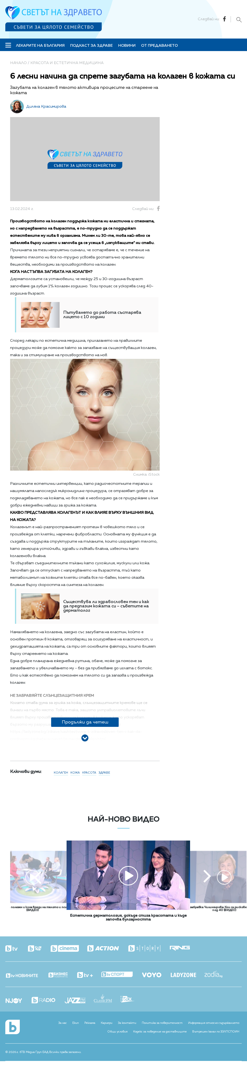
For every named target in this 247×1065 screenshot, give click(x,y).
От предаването (159, 46)
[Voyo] (156, 974)
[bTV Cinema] (69, 949)
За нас (62, 1023)
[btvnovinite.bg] (26, 974)
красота (89, 772)
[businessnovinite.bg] (62, 975)
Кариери (106, 1023)
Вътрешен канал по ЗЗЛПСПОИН (215, 1031)
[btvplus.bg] (89, 975)
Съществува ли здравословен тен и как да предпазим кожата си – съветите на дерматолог (106, 606)
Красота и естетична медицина (66, 63)
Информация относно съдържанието (213, 1023)
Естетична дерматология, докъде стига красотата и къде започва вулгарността (128, 917)
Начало (18, 63)
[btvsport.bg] (121, 974)
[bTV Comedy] (39, 949)
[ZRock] (131, 1000)
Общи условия (117, 1031)
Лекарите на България (40, 46)
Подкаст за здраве (91, 46)
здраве (104, 772)
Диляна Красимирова (46, 107)
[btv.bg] (16, 949)
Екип (75, 1023)
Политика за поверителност (162, 1023)
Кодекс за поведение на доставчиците (160, 1031)
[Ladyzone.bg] (188, 975)
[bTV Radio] (48, 1000)
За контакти (127, 1023)
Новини (127, 46)
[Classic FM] (107, 999)
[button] (37, 877)
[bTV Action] (107, 948)
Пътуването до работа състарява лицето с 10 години (102, 314)
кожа (75, 772)
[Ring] (184, 948)
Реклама (89, 1023)
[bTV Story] (148, 948)
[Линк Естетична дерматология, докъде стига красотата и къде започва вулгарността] (128, 909)
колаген (61, 772)
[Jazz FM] (79, 1001)
